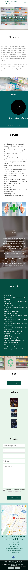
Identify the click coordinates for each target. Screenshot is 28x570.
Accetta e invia (14, 497)
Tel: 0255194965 (13, 546)
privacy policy (14, 565)
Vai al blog (14, 383)
